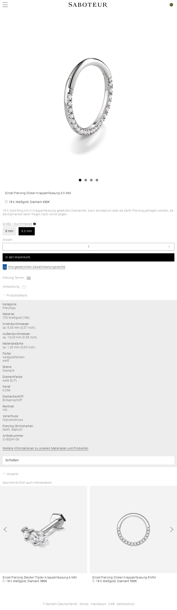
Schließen (12, 460)
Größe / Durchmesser (18, 224)
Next (171, 529)
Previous (5, 529)
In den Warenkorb (17, 257)
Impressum (98, 604)
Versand (12, 474)
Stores (83, 604)
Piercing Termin (13, 277)
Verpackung (11, 286)
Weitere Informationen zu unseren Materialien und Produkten (45, 448)
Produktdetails (16, 295)
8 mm (9, 231)
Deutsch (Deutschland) (61, 604)
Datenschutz (126, 604)
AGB (111, 604)
